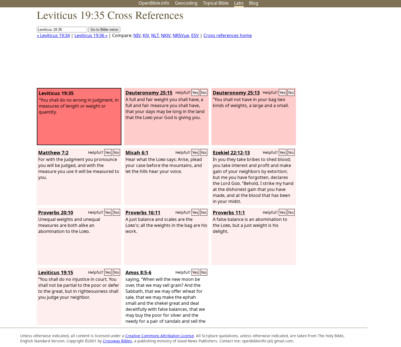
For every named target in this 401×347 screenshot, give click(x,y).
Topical (216, 3)
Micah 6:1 (136, 152)
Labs (239, 3)
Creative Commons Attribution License (159, 335)
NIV (136, 35)
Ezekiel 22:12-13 (231, 152)
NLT (155, 35)
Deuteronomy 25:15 (148, 92)
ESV (195, 35)
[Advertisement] (346, 50)
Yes (195, 92)
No (204, 92)
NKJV (165, 35)
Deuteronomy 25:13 (236, 92)
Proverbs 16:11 (142, 212)
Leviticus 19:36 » (90, 35)
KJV (146, 35)
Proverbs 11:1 (229, 212)
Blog (253, 3)
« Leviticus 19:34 (53, 35)
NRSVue (181, 35)
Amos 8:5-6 (138, 272)
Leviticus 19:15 (55, 272)
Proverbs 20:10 (55, 212)
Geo (186, 3)
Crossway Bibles (117, 340)
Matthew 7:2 (53, 152)
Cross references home (228, 35)
